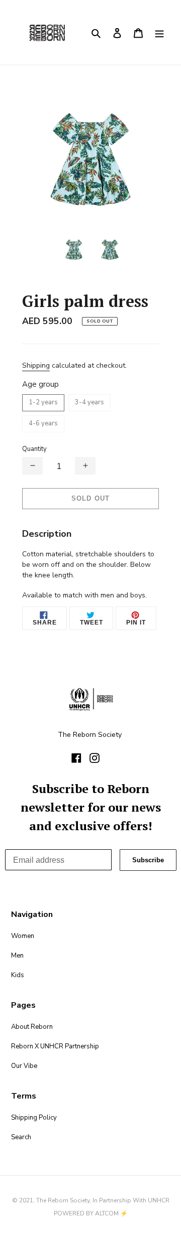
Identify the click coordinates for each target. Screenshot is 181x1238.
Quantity (34, 448)
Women (22, 936)
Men (17, 955)
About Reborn (32, 1026)
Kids (17, 975)
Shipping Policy (34, 1117)
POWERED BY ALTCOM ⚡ (91, 1213)
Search (21, 1137)
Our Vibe (24, 1065)
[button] (32, 466)
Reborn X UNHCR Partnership (55, 1046)
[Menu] (159, 32)
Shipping (36, 365)
